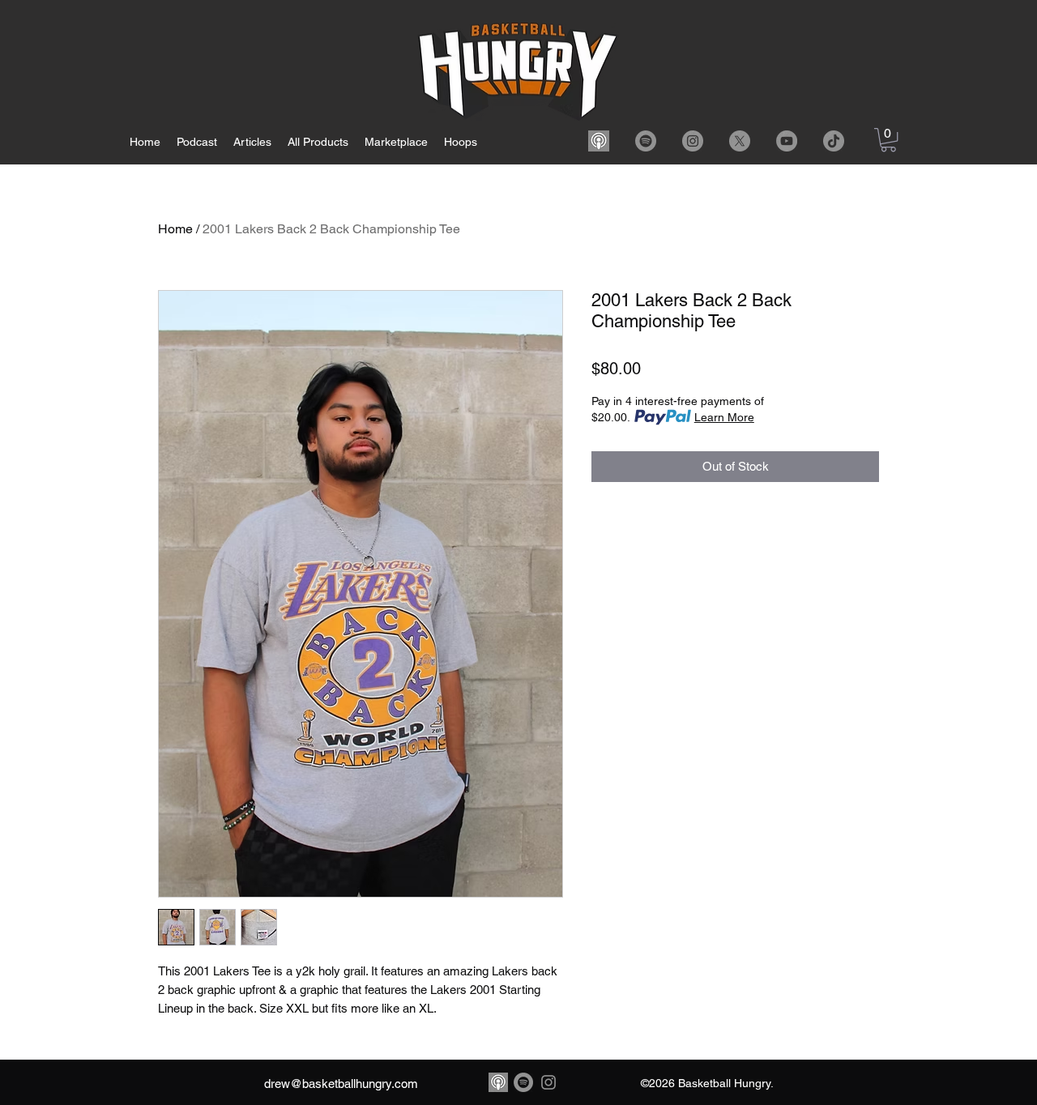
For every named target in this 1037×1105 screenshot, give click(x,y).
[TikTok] (833, 140)
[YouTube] (786, 140)
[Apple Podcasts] (598, 140)
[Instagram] (692, 140)
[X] (739, 140)
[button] (888, 139)
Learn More (724, 417)
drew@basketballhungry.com (341, 1083)
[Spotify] (645, 140)
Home (175, 229)
